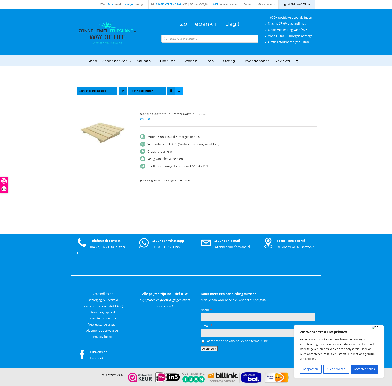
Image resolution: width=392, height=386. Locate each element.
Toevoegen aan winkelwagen (159, 180)
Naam (206, 310)
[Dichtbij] (377, 327)
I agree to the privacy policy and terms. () (236, 341)
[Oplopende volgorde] (123, 91)
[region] (339, 351)
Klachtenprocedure (103, 318)
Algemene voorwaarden (103, 330)
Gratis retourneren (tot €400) (102, 306)
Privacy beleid (103, 337)
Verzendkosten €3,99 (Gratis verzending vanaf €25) (183, 144)
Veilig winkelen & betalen (165, 159)
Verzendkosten (102, 294)
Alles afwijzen (336, 369)
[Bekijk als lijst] (179, 91)
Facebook (97, 358)
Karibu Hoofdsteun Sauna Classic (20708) (174, 114)
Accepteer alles (364, 369)
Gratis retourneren (160, 151)
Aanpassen (310, 369)
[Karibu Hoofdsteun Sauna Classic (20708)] (102, 133)
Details (187, 180)
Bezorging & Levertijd (103, 300)
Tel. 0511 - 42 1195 (166, 247)
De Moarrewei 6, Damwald (295, 247)
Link (265, 341)
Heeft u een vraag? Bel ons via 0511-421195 (178, 166)
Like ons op (98, 352)
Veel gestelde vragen (102, 324)
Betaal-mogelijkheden (103, 312)
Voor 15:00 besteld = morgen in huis (173, 137)
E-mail (206, 326)
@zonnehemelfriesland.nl (232, 247)
